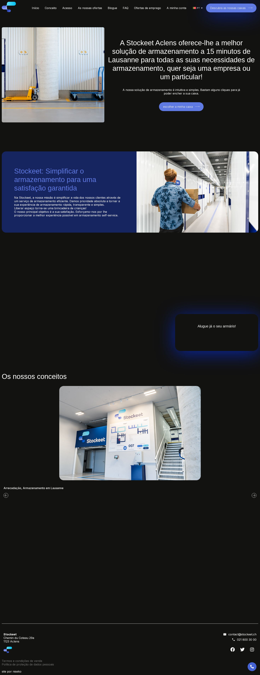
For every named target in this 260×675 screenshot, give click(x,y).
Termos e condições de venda (22, 661)
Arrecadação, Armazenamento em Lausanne (33, 488)
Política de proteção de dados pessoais (28, 664)
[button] (6, 495)
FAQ (125, 8)
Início (35, 8)
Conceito (51, 8)
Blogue (112, 8)
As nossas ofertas (90, 8)
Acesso (67, 8)
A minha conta (176, 8)
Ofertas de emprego (147, 8)
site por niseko (11, 671)
